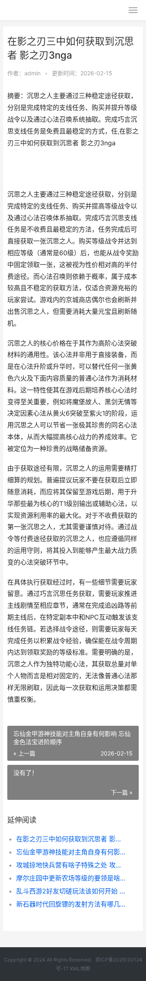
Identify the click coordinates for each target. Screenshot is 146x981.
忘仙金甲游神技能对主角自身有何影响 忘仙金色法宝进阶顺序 (71, 852)
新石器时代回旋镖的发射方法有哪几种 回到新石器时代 (71, 904)
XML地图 (80, 969)
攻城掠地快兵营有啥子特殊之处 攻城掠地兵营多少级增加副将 (71, 865)
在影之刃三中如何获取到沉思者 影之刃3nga (71, 839)
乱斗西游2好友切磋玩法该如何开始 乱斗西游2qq (71, 891)
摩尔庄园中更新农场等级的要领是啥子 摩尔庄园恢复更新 (71, 878)
